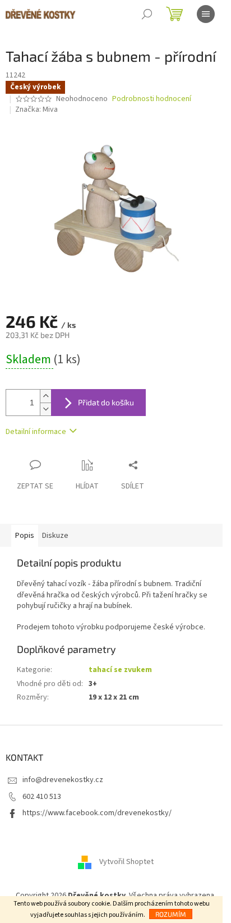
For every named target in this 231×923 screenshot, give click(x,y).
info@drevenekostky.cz (62, 779)
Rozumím (170, 914)
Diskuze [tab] (55, 535)
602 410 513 (41, 796)
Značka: (36, 109)
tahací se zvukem (120, 669)
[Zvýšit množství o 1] (45, 396)
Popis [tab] (24, 535)
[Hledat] (147, 14)
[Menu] (206, 14)
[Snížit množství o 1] (45, 409)
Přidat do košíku (106, 402)
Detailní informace (36, 431)
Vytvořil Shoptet (126, 862)
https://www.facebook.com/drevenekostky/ (97, 813)
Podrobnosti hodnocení (151, 99)
